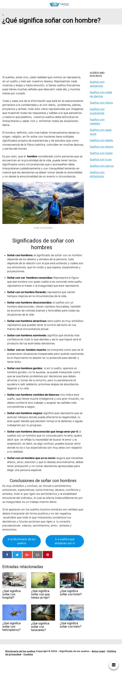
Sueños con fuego (101, 153)
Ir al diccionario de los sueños (21, 541)
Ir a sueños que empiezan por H (65, 541)
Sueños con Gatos (101, 102)
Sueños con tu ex (101, 159)
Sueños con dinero (101, 146)
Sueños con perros (102, 165)
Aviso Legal (98, 651)
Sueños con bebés (101, 140)
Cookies (28, 654)
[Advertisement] (61, 49)
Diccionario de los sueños (20, 651)
